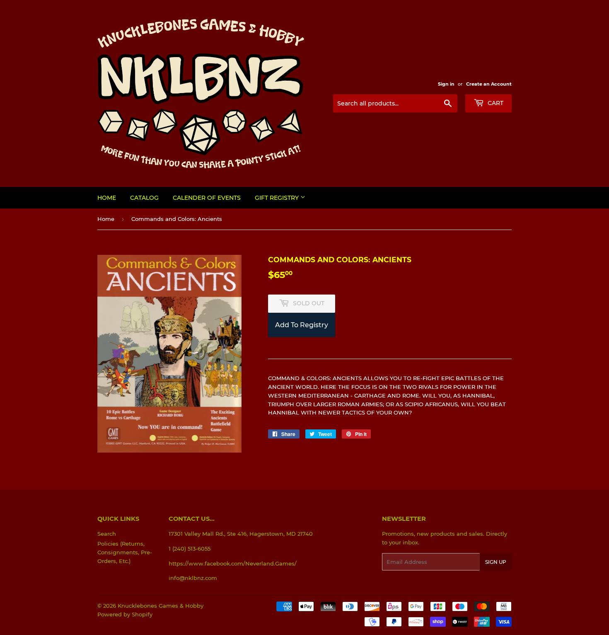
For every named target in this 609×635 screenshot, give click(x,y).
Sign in (446, 84)
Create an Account (489, 84)
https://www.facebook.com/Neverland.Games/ (233, 563)
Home (106, 197)
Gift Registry (277, 197)
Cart (494, 103)
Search (106, 533)
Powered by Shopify (124, 614)
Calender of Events (207, 197)
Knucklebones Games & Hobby (160, 605)
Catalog (144, 197)
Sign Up (495, 562)
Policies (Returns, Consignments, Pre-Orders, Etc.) (124, 552)
